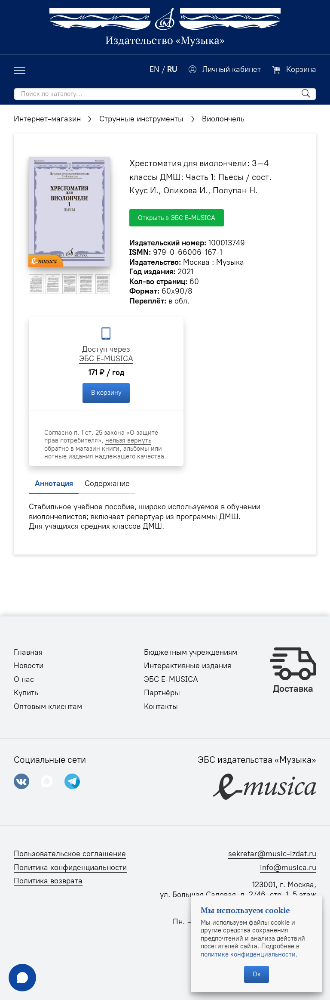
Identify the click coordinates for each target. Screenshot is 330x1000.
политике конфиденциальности (248, 954)
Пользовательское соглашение (70, 853)
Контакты (161, 706)
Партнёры (162, 692)
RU (172, 69)
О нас (24, 679)
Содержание (107, 483)
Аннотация (54, 483)
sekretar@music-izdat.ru (272, 853)
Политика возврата (48, 880)
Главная (28, 652)
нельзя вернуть (128, 440)
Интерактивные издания (187, 665)
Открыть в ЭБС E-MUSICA (176, 218)
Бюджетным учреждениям (190, 652)
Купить (26, 692)
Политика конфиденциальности (70, 867)
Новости (28, 665)
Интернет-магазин (47, 119)
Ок (257, 974)
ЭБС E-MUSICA (106, 358)
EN (154, 69)
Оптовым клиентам (48, 706)
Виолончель (223, 119)
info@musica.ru (288, 867)
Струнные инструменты (141, 119)
